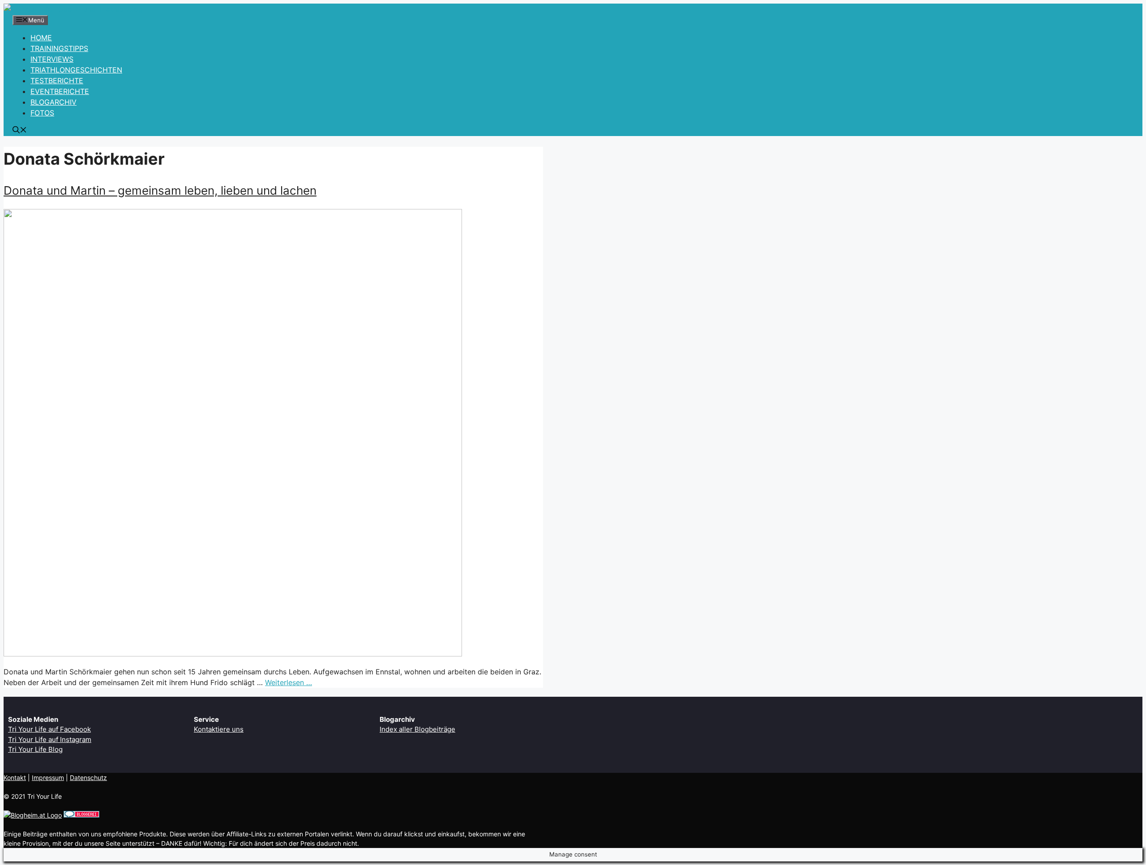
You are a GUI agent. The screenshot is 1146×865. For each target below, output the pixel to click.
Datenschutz (88, 777)
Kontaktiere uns (219, 729)
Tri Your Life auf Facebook (49, 729)
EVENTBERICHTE (59, 91)
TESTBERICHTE (56, 80)
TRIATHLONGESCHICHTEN (76, 69)
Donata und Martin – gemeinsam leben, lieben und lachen (160, 190)
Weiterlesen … (288, 682)
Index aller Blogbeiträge (417, 729)
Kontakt (15, 777)
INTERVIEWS (51, 59)
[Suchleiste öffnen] (20, 130)
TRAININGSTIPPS (59, 48)
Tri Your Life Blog (35, 749)
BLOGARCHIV (53, 102)
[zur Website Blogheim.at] (33, 815)
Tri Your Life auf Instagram (49, 739)
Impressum (48, 777)
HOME (41, 37)
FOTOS (42, 112)
